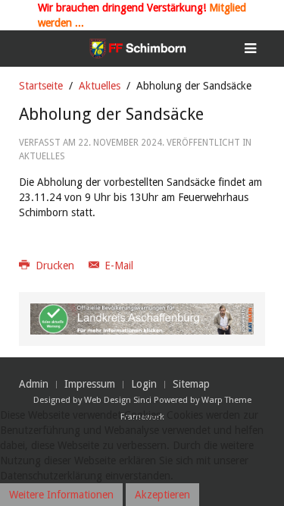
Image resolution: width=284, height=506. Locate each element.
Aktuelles (99, 86)
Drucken (55, 265)
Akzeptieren (162, 495)
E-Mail (117, 265)
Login (144, 384)
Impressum (89, 384)
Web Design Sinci (117, 400)
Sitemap (191, 384)
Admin (33, 384)
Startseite (41, 86)
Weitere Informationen (61, 495)
